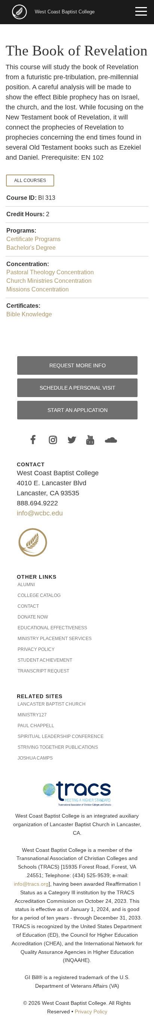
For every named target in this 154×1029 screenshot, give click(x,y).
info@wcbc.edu (40, 513)
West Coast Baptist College (65, 12)
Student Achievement (45, 660)
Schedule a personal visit (78, 388)
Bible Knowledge (29, 314)
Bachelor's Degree (31, 248)
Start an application (77, 410)
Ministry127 (32, 715)
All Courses (30, 180)
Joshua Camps (35, 758)
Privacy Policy (36, 649)
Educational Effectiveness (52, 627)
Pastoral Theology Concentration (50, 272)
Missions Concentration (37, 289)
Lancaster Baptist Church (52, 704)
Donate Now (33, 617)
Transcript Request (43, 671)
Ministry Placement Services (55, 638)
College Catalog (39, 595)
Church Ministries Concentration (49, 281)
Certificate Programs (33, 239)
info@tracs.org (31, 884)
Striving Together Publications (58, 747)
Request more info (77, 365)
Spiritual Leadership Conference (61, 736)
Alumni (26, 584)
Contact (28, 606)
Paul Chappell (36, 725)
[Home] (20, 11)
